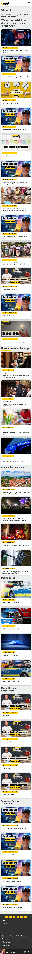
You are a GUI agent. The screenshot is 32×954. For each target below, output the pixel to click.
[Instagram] (14, 917)
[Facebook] (10, 917)
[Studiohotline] (25, 917)
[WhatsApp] (6, 917)
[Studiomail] (21, 917)
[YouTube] (18, 917)
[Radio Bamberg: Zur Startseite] (14, 3)
